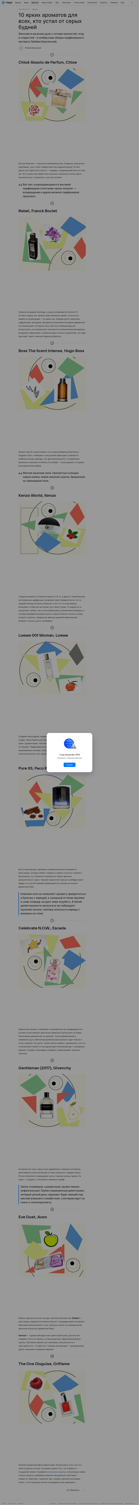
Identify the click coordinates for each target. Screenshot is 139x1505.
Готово (70, 765)
